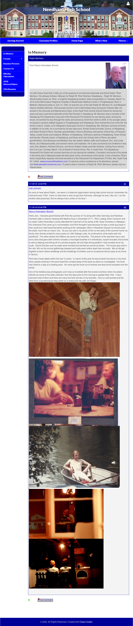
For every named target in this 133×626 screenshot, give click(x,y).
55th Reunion (9, 89)
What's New (101, 40)
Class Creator (86, 621)
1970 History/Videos (10, 82)
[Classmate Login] (128, 3)
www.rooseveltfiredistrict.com (54, 161)
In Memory (8, 53)
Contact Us (8, 68)
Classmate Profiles (48, 40)
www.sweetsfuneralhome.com (47, 164)
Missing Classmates (8, 75)
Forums (7, 59)
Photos (122, 40)
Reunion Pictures (11, 63)
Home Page (77, 40)
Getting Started (15, 40)
